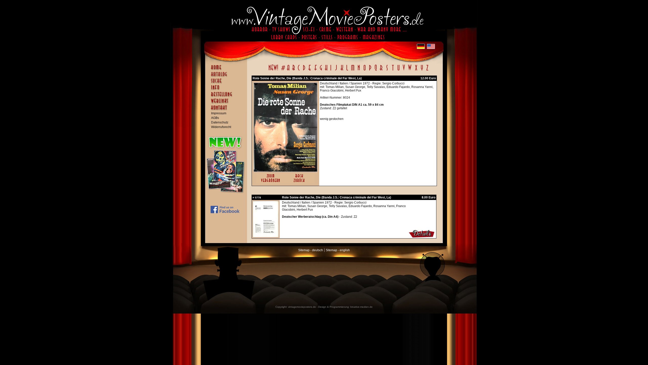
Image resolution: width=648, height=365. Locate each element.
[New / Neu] (273, 70)
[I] (331, 70)
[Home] (227, 69)
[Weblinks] (227, 103)
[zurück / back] (300, 182)
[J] (336, 70)
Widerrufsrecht (221, 127)
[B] (293, 70)
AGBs (215, 118)
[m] (353, 70)
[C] (298, 70)
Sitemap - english (338, 250)
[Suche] (227, 83)
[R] (381, 70)
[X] (416, 70)
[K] (342, 70)
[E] (310, 70)
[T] (393, 70)
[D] (304, 70)
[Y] (422, 70)
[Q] (375, 70)
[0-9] (283, 70)
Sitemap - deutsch (310, 250)
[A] (288, 70)
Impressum (218, 113)
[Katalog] (227, 76)
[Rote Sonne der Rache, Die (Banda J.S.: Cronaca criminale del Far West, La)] (285, 170)
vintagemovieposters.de (302, 306)
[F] (315, 70)
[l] (347, 70)
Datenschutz (219, 122)
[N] (359, 70)
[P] (370, 70)
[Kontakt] (227, 110)
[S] (387, 70)
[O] (364, 70)
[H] (326, 70)
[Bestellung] (227, 96)
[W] (409, 70)
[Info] (227, 90)
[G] (320, 70)
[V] (403, 70)
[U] (398, 70)
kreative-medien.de (361, 306)
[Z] (427, 70)
